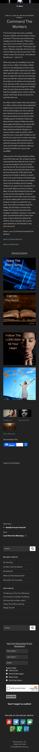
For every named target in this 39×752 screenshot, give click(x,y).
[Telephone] (19, 729)
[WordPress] (23, 722)
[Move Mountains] (9, 426)
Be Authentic (8, 571)
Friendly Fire (7, 420)
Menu (21, 6)
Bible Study (13, 677)
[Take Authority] (24, 413)
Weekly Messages (16, 674)
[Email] (26, 729)
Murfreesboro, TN (19, 742)
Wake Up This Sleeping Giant (13, 576)
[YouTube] (9, 722)
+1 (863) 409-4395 (19, 744)
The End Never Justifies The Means (16, 597)
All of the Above (15, 680)
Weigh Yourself (8, 608)
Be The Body (8, 562)
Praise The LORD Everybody (13, 604)
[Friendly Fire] (9, 413)
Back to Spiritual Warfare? (12, 239)
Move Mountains (9, 434)
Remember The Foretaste (12, 580)
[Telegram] (16, 722)
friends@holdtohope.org (19, 747)
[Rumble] (12, 729)
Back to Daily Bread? (11, 244)
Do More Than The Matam (12, 567)
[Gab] (30, 722)
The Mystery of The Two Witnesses (16, 593)
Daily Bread (13, 670)
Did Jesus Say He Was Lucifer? (14, 600)
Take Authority (23, 420)
